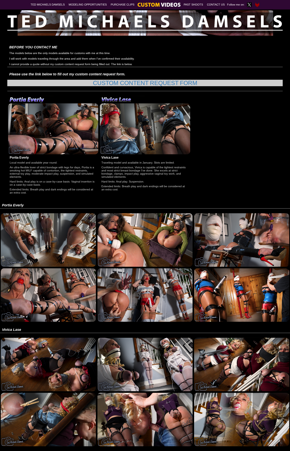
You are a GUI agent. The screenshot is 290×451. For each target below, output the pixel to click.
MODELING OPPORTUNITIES (88, 4)
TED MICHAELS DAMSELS (48, 4)
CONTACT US (216, 4)
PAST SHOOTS (193, 4)
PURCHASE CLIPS (122, 4)
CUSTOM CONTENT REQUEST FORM (145, 83)
